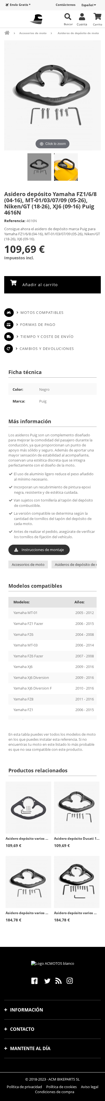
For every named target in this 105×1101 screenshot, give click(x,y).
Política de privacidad (24, 1086)
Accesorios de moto (28, 564)
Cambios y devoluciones (47, 348)
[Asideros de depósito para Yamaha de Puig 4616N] (39, 166)
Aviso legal (89, 1086)
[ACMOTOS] (36, 19)
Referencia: (14, 220)
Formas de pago (37, 324)
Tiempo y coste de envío (47, 336)
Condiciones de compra (54, 1091)
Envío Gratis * (20, 5)
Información (26, 1010)
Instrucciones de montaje (42, 549)
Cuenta (82, 24)
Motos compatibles (42, 312)
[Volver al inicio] (10, 32)
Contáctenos (65, 5)
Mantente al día (30, 1048)
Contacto (22, 1029)
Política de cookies (61, 1086)
